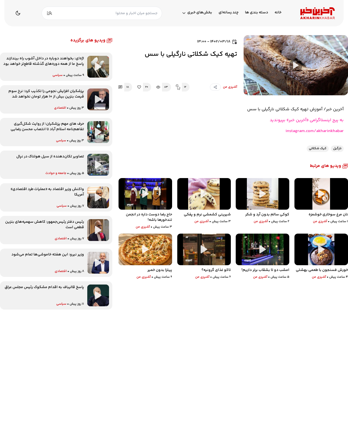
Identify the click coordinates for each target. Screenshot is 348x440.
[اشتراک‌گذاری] (215, 87)
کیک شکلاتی (318, 148)
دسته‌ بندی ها (256, 13)
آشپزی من (230, 87)
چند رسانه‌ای (228, 13)
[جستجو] (49, 13)
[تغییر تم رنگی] (18, 13)
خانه (278, 13)
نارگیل (337, 148)
